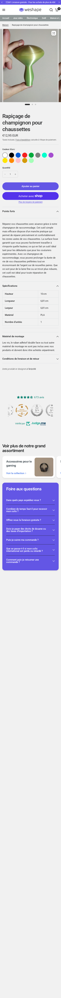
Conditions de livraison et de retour (20, 358)
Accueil (5, 18)
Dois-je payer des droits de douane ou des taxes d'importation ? (26, 530)
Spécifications (9, 285)
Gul (5, 160)
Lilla (50, 155)
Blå (18, 155)
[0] (56, 10)
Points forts (8, 211)
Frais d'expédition (22, 140)
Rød (24, 155)
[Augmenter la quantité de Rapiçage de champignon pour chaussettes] (15, 174)
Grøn (31, 155)
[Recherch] (51, 10)
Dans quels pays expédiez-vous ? (23, 500)
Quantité (6, 168)
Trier (11, 155)
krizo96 (32, 369)
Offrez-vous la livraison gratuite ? (23, 520)
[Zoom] (53, 33)
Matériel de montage (13, 336)
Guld (24, 160)
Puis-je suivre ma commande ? (22, 539)
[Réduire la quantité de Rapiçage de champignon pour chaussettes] (5, 174)
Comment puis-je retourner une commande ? (22, 561)
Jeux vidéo (18, 18)
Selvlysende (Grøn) (31, 160)
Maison (5, 25)
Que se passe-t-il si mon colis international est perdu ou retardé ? (24, 549)
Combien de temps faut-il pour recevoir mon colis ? (26, 510)
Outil (44, 18)
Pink (18, 160)
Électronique (32, 18)
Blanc (5, 155)
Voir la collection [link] (15, 473)
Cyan (44, 155)
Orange (11, 160)
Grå (37, 155)
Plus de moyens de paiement (31, 202)
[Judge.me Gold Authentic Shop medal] (30, 410)
